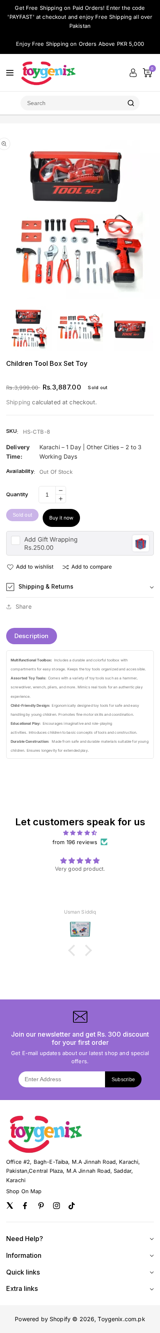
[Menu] (10, 72)
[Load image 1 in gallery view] (29, 328)
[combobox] (71, 103)
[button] (80, 587)
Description (31, 636)
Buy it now (61, 518)
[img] (80, 832)
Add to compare (91, 566)
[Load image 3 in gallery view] (131, 328)
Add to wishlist (34, 566)
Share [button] (24, 606)
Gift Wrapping (51, 539)
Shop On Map (24, 1191)
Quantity (17, 494)
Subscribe (123, 1079)
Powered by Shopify (43, 1318)
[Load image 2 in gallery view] (80, 328)
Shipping (18, 402)
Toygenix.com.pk (121, 1318)
